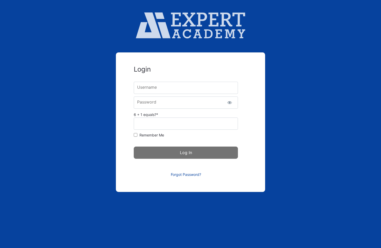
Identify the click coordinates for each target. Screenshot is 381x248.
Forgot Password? (186, 174)
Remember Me (151, 135)
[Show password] (229, 103)
